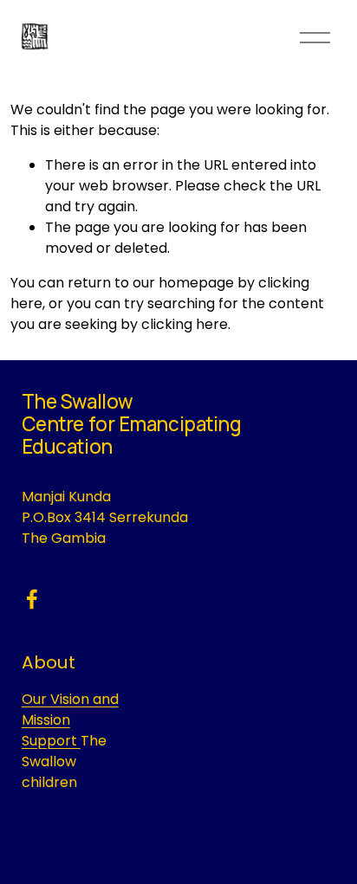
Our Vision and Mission (70, 709)
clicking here (184, 324)
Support (51, 741)
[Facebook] (32, 599)
